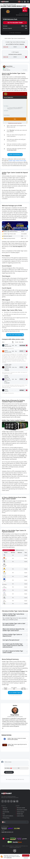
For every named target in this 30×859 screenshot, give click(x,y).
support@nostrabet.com (7, 832)
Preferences (26, 857)
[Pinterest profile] (8, 801)
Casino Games (20, 815)
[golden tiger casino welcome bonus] (15, 225)
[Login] (25, 1)
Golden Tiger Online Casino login (17, 160)
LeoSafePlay (9, 361)
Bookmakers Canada (22, 809)
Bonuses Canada (21, 807)
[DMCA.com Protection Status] (9, 842)
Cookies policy (9, 857)
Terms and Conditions (8, 815)
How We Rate (6, 811)
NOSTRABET (22, 345)
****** (21, 351)
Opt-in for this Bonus (14, 334)
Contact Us (5, 809)
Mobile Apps (20, 813)
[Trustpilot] (7, 839)
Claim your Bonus (14, 154)
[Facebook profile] (2, 801)
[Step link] (15, 108)
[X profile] (5, 801)
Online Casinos (20, 811)
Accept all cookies (26, 855)
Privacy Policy (6, 817)
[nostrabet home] (6, 793)
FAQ (4, 813)
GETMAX (22, 390)
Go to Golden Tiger (14, 692)
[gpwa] (13, 839)
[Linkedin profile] (14, 801)
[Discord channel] (17, 801)
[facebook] (2, 728)
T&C (19, 354)
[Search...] (22, 1)
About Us (5, 807)
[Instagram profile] (11, 801)
